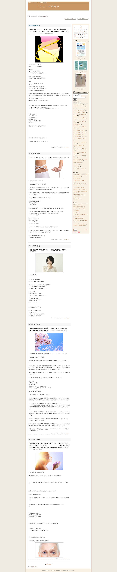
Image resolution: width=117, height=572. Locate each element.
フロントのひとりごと (78, 110)
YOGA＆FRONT (77, 162)
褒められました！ (77, 198)
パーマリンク (66, 147)
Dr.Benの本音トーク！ (78, 218)
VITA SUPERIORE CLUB (79, 207)
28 (77, 37)
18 (84, 34)
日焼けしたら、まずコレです (80, 189)
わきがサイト (76, 212)
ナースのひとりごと (78, 104)
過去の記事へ (49, 564)
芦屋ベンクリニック (78, 204)
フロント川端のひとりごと (79, 138)
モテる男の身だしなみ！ (79, 187)
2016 (81, 28)
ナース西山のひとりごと (79, 130)
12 (86, 33)
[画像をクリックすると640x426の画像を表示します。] (49, 178)
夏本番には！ (76, 196)
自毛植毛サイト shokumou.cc (80, 214)
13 (75, 34)
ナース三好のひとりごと (79, 168)
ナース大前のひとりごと (79, 132)
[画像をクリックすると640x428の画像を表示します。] (49, 351)
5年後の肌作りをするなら (79, 194)
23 (80, 36)
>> (87, 28)
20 (75, 36)
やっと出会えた (77, 178)
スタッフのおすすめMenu (79, 112)
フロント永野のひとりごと (79, 145)
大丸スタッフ (76, 164)
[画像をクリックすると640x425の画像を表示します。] (49, 470)
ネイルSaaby (76, 166)
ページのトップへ (33, 566)
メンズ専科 (76, 216)
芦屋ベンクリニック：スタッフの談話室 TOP (38, 16)
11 (84, 33)
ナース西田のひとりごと (79, 136)
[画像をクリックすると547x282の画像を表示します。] (49, 557)
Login (86, 229)
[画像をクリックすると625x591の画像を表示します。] (49, 62)
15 (78, 34)
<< (74, 28)
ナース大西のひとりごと (79, 134)
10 (82, 33)
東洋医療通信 (76, 124)
